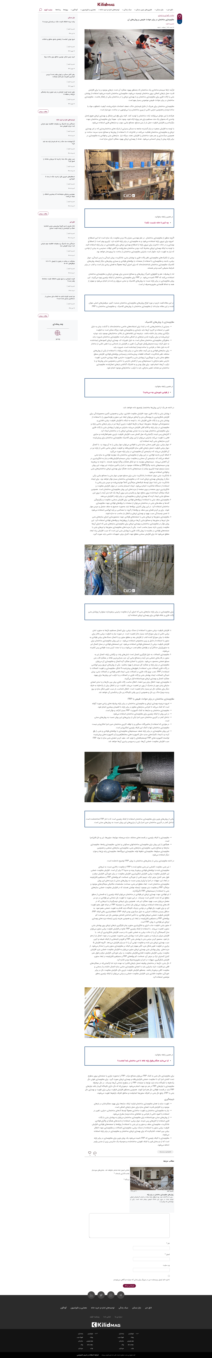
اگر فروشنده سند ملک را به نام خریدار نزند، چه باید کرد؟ (59, 142)
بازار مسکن (159, 9)
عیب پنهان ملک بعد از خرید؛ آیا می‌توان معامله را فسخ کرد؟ (59, 160)
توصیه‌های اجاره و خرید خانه (109, 9)
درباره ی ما (118, 1316)
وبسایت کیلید (94, 1316)
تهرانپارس (131, 1334)
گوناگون (75, 9)
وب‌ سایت (166, 1265)
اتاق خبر (170, 9)
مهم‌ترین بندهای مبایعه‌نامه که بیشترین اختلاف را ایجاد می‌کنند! (59, 195)
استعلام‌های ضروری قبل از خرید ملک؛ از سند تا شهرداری (60, 178)
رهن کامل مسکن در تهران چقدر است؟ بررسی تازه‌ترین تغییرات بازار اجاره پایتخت (60, 75)
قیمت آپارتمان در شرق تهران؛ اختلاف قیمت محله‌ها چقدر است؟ (58, 280)
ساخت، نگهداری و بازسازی (166, 15)
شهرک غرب (121, 1337)
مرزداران (121, 1348)
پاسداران (121, 1334)
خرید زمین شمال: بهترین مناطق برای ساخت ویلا (59, 57)
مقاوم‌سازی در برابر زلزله (165, 1152)
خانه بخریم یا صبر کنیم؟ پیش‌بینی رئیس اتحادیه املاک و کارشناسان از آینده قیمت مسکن (59, 227)
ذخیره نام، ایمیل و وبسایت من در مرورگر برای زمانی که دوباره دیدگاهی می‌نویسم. (141, 1279)
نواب (132, 1348)
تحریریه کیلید (170, 24)
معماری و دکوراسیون (89, 9)
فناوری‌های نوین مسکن (144, 9)
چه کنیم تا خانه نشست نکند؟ (157, 222)
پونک (132, 1337)
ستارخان (121, 1341)
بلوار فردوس (130, 1341)
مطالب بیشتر (43, 112)
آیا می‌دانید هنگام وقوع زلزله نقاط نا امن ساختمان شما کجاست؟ (143, 1060)
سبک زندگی (128, 9)
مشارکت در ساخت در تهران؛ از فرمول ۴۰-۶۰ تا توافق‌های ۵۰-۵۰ (60, 262)
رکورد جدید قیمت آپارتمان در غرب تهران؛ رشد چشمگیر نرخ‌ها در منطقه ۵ (58, 93)
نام (168, 1243)
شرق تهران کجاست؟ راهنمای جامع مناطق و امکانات (58, 39)
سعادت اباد (131, 1345)
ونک (122, 1345)
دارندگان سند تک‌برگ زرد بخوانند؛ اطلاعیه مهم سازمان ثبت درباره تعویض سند (58, 125)
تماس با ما (107, 1316)
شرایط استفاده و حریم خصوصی (88, 1355)
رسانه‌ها (58, 9)
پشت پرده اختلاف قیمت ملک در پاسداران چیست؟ (58, 22)
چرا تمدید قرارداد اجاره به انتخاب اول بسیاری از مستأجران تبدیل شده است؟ (60, 297)
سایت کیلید (48, 9)
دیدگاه (126, 1179)
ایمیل (167, 1254)
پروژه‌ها (65, 9)
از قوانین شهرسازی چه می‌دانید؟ (156, 392)
